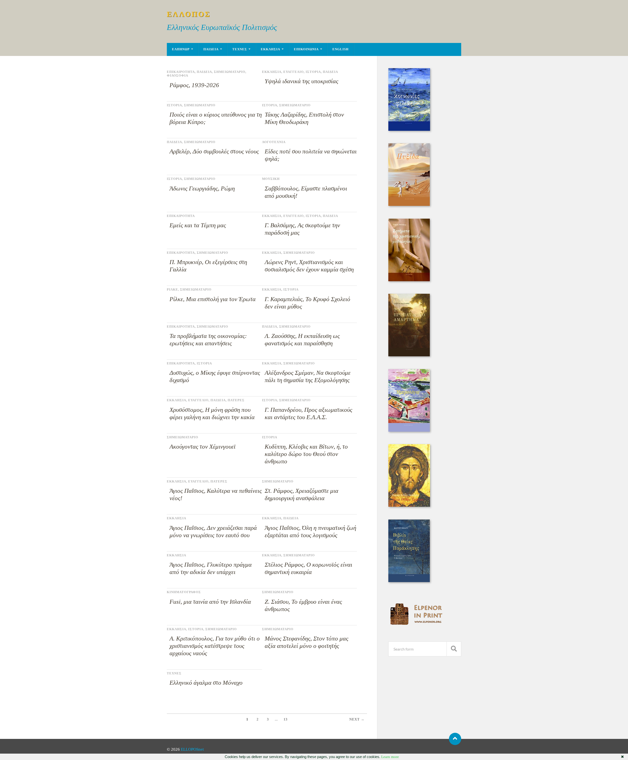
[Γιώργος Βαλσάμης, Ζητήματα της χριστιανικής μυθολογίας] (409, 280)
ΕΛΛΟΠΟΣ (189, 14)
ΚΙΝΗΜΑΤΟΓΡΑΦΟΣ (184, 592)
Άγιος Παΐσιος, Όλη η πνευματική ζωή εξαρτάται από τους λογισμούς (310, 531)
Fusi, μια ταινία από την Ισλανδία (210, 601)
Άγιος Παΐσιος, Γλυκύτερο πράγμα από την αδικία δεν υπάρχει (211, 568)
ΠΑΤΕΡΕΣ (236, 400)
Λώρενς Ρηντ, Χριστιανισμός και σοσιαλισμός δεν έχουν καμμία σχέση (309, 266)
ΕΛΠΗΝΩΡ (181, 49)
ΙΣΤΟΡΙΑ (313, 72)
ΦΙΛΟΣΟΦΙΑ (177, 75)
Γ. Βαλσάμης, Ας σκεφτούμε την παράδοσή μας (302, 229)
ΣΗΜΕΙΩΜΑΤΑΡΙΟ (229, 72)
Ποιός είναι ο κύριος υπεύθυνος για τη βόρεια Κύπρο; (216, 118)
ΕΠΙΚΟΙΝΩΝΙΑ (306, 49)
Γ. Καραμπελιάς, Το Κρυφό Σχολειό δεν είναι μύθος (307, 303)
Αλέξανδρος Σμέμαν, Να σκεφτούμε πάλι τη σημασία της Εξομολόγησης (308, 376)
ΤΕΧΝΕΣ (239, 49)
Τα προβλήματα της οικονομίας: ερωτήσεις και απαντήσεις (208, 340)
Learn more (390, 757)
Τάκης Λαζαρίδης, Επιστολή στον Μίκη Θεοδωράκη (304, 118)
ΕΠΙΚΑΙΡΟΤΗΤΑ (181, 72)
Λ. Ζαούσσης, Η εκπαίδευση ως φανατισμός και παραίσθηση (302, 340)
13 (286, 719)
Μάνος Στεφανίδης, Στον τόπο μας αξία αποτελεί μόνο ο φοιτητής (306, 642)
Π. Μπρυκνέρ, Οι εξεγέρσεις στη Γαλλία (208, 266)
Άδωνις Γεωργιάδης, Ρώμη (202, 188)
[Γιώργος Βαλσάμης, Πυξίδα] (409, 204)
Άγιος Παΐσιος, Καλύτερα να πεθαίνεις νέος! (216, 494)
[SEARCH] (453, 648)
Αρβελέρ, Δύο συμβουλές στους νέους (214, 151)
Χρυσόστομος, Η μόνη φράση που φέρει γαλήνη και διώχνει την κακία (212, 413)
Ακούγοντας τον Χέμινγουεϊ (203, 446)
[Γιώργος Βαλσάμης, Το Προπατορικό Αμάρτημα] (409, 355)
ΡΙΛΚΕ (172, 289)
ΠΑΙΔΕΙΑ (211, 49)
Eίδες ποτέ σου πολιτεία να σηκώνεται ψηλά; (311, 155)
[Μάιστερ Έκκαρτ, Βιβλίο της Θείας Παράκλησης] (409, 581)
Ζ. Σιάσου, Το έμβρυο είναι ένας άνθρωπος (303, 605)
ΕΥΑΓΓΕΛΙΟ (293, 72)
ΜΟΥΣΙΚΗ (271, 179)
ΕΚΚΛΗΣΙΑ (270, 49)
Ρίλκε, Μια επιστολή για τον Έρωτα (213, 299)
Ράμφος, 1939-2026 (194, 85)
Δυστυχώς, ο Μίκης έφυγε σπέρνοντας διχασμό (215, 376)
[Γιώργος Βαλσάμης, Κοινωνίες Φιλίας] (409, 129)
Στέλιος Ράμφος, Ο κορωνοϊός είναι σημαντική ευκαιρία (308, 568)
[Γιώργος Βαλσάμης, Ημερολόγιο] (409, 430)
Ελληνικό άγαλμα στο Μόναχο (206, 682)
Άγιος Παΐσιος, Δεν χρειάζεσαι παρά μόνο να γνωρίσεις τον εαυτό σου (213, 531)
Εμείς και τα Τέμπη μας (198, 225)
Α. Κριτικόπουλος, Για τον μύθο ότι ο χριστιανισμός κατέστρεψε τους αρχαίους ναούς (215, 645)
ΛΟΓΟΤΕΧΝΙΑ (274, 142)
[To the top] (455, 739)
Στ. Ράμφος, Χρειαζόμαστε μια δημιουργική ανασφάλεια (301, 494)
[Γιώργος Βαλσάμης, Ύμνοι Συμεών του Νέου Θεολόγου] (409, 505)
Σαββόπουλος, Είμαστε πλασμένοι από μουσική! (306, 192)
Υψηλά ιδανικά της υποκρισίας (301, 81)
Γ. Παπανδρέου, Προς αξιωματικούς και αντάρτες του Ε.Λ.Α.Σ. (308, 413)
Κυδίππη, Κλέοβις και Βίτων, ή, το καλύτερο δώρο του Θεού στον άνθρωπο (306, 454)
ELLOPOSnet (192, 749)
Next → (357, 719)
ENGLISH (340, 49)
